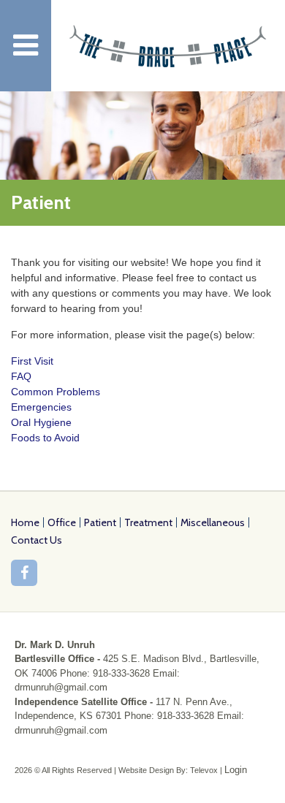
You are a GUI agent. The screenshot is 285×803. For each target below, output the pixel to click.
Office (62, 522)
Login (235, 769)
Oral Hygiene (41, 422)
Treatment (148, 522)
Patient (100, 522)
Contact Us (36, 540)
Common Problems (55, 391)
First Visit (32, 361)
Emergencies (41, 407)
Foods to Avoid (45, 438)
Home (25, 522)
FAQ (21, 376)
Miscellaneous (212, 522)
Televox (204, 770)
